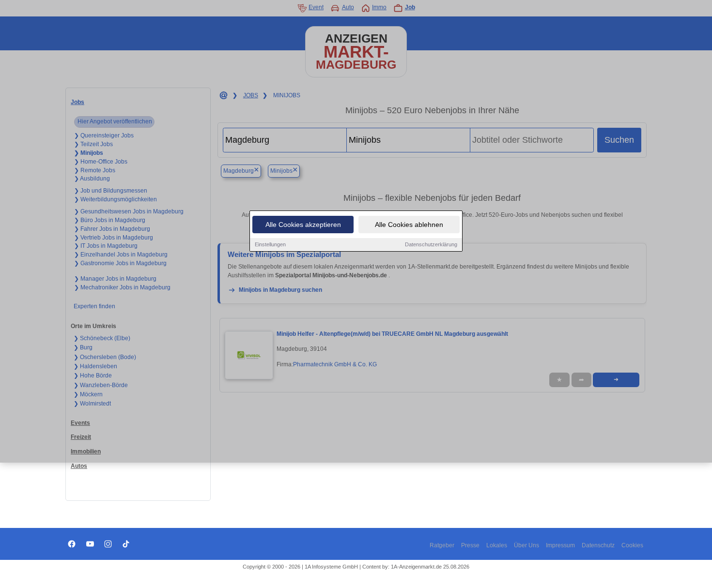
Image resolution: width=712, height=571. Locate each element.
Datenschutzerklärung (431, 244)
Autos (79, 466)
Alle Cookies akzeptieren (303, 224)
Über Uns (526, 545)
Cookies (632, 545)
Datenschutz (598, 545)
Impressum (560, 545)
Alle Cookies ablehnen (409, 224)
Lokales (496, 545)
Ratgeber (442, 545)
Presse (470, 545)
